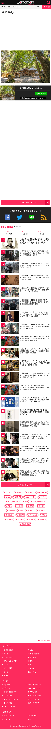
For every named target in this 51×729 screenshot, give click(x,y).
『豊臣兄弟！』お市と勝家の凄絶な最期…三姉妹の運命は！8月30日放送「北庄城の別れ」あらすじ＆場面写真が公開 (35, 448)
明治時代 (42, 506)
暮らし (6, 672)
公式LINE (31, 217)
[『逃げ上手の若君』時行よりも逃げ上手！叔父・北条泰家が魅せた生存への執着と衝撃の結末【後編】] (10, 390)
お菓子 (17, 501)
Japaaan (25, 2)
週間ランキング (33, 703)
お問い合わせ (33, 692)
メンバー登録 (46, 7)
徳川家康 (12, 510)
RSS (44, 217)
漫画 (34, 501)
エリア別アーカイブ (11, 699)
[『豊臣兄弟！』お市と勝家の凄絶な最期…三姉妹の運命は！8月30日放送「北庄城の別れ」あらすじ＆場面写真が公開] (10, 451)
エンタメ (31, 668)
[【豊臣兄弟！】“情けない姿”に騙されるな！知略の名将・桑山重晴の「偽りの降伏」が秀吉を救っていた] (10, 255)
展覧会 (44, 515)
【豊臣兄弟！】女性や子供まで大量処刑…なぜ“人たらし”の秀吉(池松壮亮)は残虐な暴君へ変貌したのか (35, 363)
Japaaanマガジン (34, 684)
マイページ (8, 695)
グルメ (6, 664)
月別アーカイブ (33, 699)
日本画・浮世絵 (33, 653)
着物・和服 (32, 657)
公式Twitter (19, 217)
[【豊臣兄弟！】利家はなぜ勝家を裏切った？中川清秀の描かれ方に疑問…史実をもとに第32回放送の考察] (10, 304)
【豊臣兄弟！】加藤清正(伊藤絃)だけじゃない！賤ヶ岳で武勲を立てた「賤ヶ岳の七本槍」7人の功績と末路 (35, 290)
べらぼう (20, 506)
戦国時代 (20, 492)
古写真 (6, 675)
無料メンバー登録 (34, 695)
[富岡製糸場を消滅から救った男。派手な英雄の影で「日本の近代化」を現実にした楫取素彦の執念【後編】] (10, 426)
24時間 (9, 232)
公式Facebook (7, 217)
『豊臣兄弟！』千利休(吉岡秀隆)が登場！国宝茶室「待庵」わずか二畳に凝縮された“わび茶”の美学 (35, 277)
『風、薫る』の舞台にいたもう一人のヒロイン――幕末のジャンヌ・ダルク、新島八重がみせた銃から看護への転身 (34, 241)
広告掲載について (10, 692)
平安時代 (43, 492)
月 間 (42, 232)
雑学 (9, 501)
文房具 (41, 510)
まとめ (30, 650)
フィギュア (33, 515)
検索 (48, 2)
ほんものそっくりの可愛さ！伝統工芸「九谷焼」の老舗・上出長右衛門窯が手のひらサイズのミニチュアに (34, 399)
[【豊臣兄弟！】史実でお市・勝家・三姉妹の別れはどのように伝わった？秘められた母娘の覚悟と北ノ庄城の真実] (10, 463)
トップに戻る (45, 640)
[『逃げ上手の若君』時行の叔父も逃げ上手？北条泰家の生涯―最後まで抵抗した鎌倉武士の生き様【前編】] (10, 341)
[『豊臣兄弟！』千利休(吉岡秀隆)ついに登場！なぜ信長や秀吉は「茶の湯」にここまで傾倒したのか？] (10, 378)
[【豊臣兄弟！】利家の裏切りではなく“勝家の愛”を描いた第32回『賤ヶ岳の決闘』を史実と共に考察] (10, 329)
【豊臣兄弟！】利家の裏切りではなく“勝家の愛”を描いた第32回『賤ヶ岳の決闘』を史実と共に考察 (35, 326)
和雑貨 (30, 661)
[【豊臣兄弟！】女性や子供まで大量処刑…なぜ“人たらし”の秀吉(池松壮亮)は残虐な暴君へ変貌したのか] (10, 365)
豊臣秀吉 (21, 515)
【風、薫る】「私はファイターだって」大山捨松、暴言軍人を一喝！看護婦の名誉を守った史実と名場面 (34, 351)
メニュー (2, 2)
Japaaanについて (34, 688)
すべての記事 (8, 650)
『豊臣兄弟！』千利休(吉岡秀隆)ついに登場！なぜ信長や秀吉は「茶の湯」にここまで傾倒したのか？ (35, 375)
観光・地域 (8, 668)
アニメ (8, 497)
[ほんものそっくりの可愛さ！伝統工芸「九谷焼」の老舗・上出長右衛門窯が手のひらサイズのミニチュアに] (10, 402)
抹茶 (21, 510)
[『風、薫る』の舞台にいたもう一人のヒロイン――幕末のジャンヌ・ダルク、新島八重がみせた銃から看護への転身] (10, 243)
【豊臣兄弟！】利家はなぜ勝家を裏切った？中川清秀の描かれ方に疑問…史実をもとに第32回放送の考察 (34, 302)
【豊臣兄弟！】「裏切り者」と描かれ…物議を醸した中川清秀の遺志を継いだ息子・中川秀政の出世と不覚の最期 (35, 436)
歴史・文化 (32, 672)
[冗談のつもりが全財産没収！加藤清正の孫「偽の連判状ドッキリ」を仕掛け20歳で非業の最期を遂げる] (10, 475)
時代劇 (42, 501)
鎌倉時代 (10, 519)
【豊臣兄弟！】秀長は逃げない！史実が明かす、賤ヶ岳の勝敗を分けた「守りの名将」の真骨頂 (34, 265)
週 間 (25, 232)
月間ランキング (9, 706)
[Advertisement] (18, 31)
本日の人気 (8, 703)
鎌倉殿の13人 (26, 524)
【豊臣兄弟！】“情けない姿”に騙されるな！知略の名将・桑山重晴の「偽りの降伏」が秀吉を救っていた (34, 253)
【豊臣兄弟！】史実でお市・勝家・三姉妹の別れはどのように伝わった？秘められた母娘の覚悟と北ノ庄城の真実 (34, 461)
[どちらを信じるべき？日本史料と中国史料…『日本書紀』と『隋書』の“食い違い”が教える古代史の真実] (10, 317)
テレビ (9, 506)
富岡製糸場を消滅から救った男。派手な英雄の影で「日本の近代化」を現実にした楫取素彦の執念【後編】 (34, 424)
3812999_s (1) (10, 12)
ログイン (39, 7)
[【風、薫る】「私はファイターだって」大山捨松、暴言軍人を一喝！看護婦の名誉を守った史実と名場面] (10, 353)
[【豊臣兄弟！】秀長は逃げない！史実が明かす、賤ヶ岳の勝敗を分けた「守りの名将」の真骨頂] (10, 268)
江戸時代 (9, 492)
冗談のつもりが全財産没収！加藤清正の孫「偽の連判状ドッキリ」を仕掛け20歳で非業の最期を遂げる (34, 473)
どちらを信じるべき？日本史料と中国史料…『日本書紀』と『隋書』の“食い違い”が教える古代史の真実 (34, 314)
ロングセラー (31, 497)
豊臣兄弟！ (10, 515)
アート (6, 653)
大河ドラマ (32, 492)
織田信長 (31, 506)
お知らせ (7, 688)
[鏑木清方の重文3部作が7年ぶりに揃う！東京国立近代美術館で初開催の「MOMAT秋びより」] (10, 414)
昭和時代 (21, 519)
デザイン (31, 510)
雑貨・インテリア (10, 661)
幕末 (26, 501)
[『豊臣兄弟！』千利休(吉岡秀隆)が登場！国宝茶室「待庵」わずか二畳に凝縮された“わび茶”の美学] (10, 280)
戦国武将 (18, 497)
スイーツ (43, 497)
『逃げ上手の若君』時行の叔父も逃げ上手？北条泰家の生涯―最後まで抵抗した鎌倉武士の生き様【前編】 (34, 338)
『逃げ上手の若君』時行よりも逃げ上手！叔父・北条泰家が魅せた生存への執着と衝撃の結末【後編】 (34, 387)
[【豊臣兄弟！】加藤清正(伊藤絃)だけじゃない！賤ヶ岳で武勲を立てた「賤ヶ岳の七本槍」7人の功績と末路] (10, 292)
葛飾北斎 (43, 519)
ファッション (8, 657)
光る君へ (32, 519)
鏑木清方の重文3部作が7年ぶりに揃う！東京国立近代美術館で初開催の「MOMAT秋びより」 (34, 412)
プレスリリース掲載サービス (25, 202)
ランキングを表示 (25, 484)
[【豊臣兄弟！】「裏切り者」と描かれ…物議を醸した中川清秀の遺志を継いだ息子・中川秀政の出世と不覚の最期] (10, 439)
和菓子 (30, 664)
